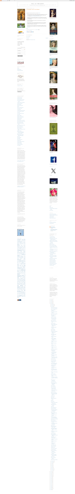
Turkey (18, 295)
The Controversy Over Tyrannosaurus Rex (53, 318)
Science (18, 278)
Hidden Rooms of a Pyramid (54, 418)
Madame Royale (19, 69)
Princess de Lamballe (19, 133)
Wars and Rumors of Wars (21, 296)
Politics (18, 274)
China (18, 248)
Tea (20, 280)
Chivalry (20, 248)
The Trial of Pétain (53, 323)
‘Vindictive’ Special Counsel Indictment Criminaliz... (53, 339)
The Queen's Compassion (53, 264)
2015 (51, 479)
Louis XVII (18, 114)
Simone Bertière (19, 137)
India (24, 261)
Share (27, 28)
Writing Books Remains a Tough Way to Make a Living (54, 429)
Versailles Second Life (20, 144)
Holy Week (18, 261)
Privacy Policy (51, 210)
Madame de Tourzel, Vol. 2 (20, 117)
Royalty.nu (18, 136)
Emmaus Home (20, 254)
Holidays (20, 260)
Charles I (21, 247)
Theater (24, 294)
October (52, 306)
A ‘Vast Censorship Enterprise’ (53, 453)
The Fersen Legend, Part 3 (53, 262)
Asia (22, 241)
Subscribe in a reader (19, 85)
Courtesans (23, 250)
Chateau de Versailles (19, 103)
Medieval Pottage (53, 330)
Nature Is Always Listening (54, 459)
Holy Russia (23, 260)
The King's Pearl (53, 447)
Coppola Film (51, 243)
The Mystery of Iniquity (21, 286)
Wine (24, 296)
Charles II (24, 247)
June (51, 464)
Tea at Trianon (37, 3)
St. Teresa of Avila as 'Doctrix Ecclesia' (53, 388)
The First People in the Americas (53, 367)
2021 (51, 472)
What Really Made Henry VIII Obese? (54, 413)
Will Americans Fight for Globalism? (54, 355)
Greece (24, 258)
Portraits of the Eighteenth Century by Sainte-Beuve (20, 132)
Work (18, 297)
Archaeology (23, 240)
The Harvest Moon (53, 373)
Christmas (18, 249)
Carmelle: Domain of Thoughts (21, 102)
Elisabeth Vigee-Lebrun (20, 105)
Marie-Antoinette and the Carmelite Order (53, 252)
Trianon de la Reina (19, 143)
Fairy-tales (21, 256)
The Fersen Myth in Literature (53, 263)
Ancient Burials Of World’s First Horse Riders (54, 410)
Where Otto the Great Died (54, 313)
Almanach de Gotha (19, 98)
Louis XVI (18, 112)
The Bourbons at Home (52, 259)
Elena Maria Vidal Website (53, 222)
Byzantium (18, 245)
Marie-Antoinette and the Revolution (53, 254)
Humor (21, 261)
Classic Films (22, 249)
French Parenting (53, 329)
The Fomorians (53, 456)
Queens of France (22, 276)
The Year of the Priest (20, 294)
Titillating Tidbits (19, 142)
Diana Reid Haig (19, 104)
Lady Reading (19, 109)
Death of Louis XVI (52, 244)
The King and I (19, 140)
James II (20, 262)
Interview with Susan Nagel (53, 245)
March (52, 467)
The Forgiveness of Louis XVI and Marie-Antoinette (54, 384)
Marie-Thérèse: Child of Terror (53, 258)
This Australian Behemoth (54, 308)
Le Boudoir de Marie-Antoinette (21, 110)
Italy (18, 262)
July (51, 463)
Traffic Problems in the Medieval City (53, 437)
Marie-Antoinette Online (20, 122)
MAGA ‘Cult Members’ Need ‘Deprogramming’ (54, 417)
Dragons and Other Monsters (53, 310)
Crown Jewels (19, 251)
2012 (51, 482)
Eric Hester (24, 255)
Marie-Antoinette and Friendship (53, 250)
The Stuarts (22, 292)
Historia (18, 106)
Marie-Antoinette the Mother (53, 255)
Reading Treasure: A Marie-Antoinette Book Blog (20, 135)
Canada (22, 245)
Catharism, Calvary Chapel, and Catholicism (54, 403)
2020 (51, 473)
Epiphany (21, 255)
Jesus (23, 262)
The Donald (22, 280)
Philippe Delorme (19, 130)
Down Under (22, 252)
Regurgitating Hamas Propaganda (53, 365)
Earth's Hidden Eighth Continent (53, 335)
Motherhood (23, 270)
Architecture (19, 241)
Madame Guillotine (19, 118)
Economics (20, 253)
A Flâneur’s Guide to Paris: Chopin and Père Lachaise (54, 325)
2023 (51, 303)
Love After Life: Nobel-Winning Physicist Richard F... (54, 353)
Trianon (18, 68)
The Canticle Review (19, 139)
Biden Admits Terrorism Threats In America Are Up (54, 370)
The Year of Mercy (23, 293)
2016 (51, 478)
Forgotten (52, 400)
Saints (18, 277)
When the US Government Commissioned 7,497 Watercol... (54, 394)
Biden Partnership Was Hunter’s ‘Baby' (53, 426)
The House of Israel (20, 284)
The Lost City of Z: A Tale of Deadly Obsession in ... (54, 357)
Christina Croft (23, 248)
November (52, 305)
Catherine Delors (21, 246)
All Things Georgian (19, 97)
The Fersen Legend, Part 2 (53, 261)
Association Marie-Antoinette (20, 99)
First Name (19, 50)
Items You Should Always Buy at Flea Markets (54, 363)
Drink (24, 252)
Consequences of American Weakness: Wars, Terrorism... (54, 332)
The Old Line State (22, 287)
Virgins (23, 295)
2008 (51, 487)
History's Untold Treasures (20, 107)
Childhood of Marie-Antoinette (53, 240)
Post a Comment (28, 36)
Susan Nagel (18, 138)
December (52, 304)
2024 (51, 302)
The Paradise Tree (21, 289)
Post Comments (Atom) (32, 39)
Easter (18, 253)
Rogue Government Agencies (53, 458)
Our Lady (23, 271)
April (52, 466)
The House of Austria (22, 283)
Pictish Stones (52, 401)
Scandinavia (23, 277)
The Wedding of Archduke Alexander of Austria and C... (54, 378)
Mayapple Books (52, 223)
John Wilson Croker (19, 108)
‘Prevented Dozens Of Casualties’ (53, 405)
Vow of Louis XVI (52, 265)
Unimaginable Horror (53, 408)
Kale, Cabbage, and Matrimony (53, 315)
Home (50, 206)
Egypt (23, 253)
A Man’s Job (52, 406)
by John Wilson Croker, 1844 (21, 186)
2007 (51, 488)
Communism (19, 250)
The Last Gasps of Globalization (53, 380)
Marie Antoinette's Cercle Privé (21, 120)
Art (21, 241)
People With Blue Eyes (53, 407)
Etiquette (18, 256)
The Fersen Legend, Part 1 (53, 260)
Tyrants (20, 295)
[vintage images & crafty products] (20, 235)
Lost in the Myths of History (20, 111)
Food (20, 257)
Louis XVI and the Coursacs (20, 113)
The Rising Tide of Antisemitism (53, 350)
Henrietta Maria (19, 259)
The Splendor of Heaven (53, 227)
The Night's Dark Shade (20, 70)
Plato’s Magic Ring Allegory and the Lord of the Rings (54, 435)
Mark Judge (22, 268)
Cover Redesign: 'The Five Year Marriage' (33, 9)
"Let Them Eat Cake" (52, 236)
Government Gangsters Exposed (53, 327)
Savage (20, 277)
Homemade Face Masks (53, 230)
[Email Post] (38, 29)
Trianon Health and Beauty (54, 229)
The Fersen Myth (22, 281)
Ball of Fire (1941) (53, 358)
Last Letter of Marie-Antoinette (53, 246)
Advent (22, 239)
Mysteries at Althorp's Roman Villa (53, 361)
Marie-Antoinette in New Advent (21, 121)
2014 (51, 480)
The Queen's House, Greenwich (53, 443)
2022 (51, 471)
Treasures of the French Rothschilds (53, 451)
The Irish (24, 284)
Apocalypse (19, 240)
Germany (21, 258)
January (52, 470)
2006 (51, 489)
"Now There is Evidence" (54, 448)
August (52, 462)
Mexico (20, 270)
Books (18, 244)
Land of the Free (21, 264)
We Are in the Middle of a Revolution (54, 421)
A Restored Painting (53, 381)
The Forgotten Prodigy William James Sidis (53, 455)
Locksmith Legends (53, 449)
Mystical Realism (53, 385)
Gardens (22, 257)
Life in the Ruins (53, 411)
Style (24, 279)
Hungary (23, 261)
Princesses (19, 275)
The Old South (19, 288)
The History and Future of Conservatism (54, 390)
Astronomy (24, 241)
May (51, 465)
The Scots (22, 291)
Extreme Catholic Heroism (54, 307)
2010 (51, 485)
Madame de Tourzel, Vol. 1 (20, 116)
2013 (51, 481)
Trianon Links (51, 207)
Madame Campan (19, 115)
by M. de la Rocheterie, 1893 (21, 161)
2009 (51, 486)
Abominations (19, 239)
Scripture (21, 278)
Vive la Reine (19, 145)
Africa (24, 239)
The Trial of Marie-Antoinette (20, 141)
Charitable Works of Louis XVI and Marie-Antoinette (53, 239)
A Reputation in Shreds (52, 237)
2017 (51, 477)
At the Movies (19, 242)
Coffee (24, 249)
